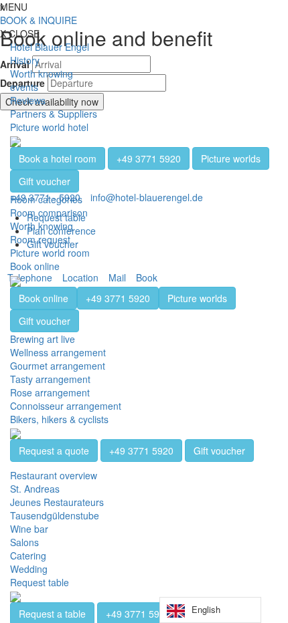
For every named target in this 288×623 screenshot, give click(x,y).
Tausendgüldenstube (54, 515)
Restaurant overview (53, 475)
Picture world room (50, 252)
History (25, 60)
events (24, 87)
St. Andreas (35, 488)
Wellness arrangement (58, 352)
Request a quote (54, 450)
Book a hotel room (57, 158)
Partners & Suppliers (53, 113)
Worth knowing (41, 73)
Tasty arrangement (50, 379)
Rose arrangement (50, 392)
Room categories (46, 199)
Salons (24, 542)
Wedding (29, 569)
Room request (40, 239)
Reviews (28, 100)
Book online (35, 266)
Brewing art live (42, 339)
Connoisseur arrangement (65, 405)
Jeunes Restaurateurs (57, 502)
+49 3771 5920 (149, 158)
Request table (39, 582)
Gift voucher (44, 181)
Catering (28, 555)
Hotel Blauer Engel (49, 46)
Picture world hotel (49, 127)
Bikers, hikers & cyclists (59, 419)
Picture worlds (231, 158)
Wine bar (29, 528)
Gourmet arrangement (57, 365)
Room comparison (49, 212)
